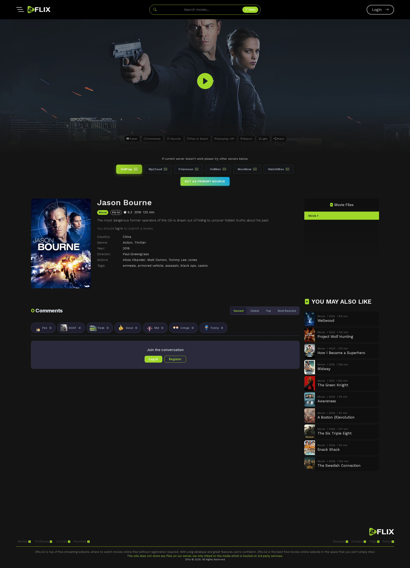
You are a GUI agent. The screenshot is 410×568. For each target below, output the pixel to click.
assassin (172, 266)
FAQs (373, 541)
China (127, 237)
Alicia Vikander (134, 260)
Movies (23, 541)
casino (203, 266)
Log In (153, 359)
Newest (239, 310)
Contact (357, 541)
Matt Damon (157, 260)
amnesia (129, 266)
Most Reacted (287, 310)
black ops (188, 266)
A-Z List (62, 541)
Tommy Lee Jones (182, 260)
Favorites (80, 541)
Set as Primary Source (205, 181)
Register (175, 359)
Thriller (140, 242)
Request (339, 541)
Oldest (254, 310)
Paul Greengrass (136, 254)
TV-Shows (42, 541)
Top (268, 310)
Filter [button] (251, 9)
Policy (387, 541)
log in (119, 228)
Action (127, 242)
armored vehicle (150, 266)
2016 (126, 248)
